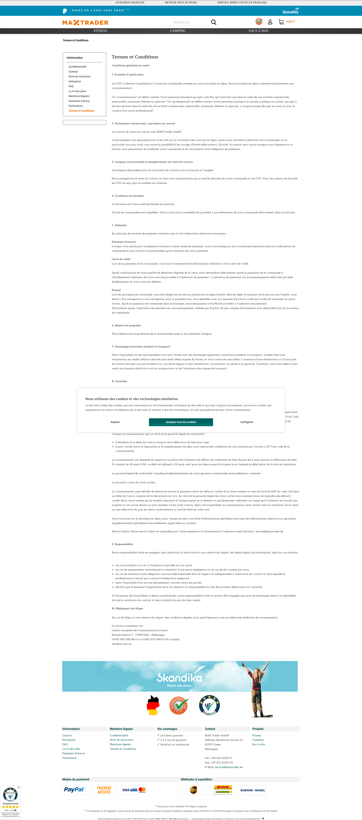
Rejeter (115, 422)
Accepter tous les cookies (181, 422)
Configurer (246, 422)
